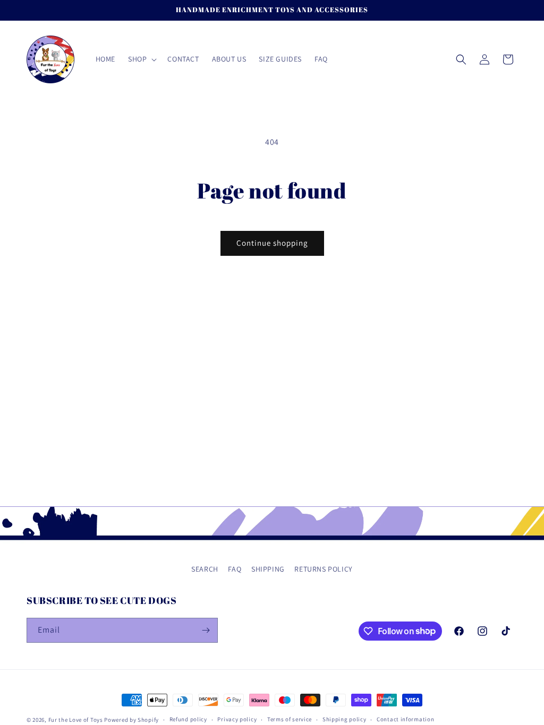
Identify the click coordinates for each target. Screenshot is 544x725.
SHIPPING (268, 569)
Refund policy (188, 719)
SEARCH (204, 569)
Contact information (405, 719)
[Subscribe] (205, 630)
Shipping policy (344, 719)
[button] (141, 59)
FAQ (234, 569)
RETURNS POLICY (323, 569)
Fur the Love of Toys (76, 719)
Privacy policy (237, 719)
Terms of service (289, 719)
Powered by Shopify (131, 719)
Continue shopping (272, 243)
